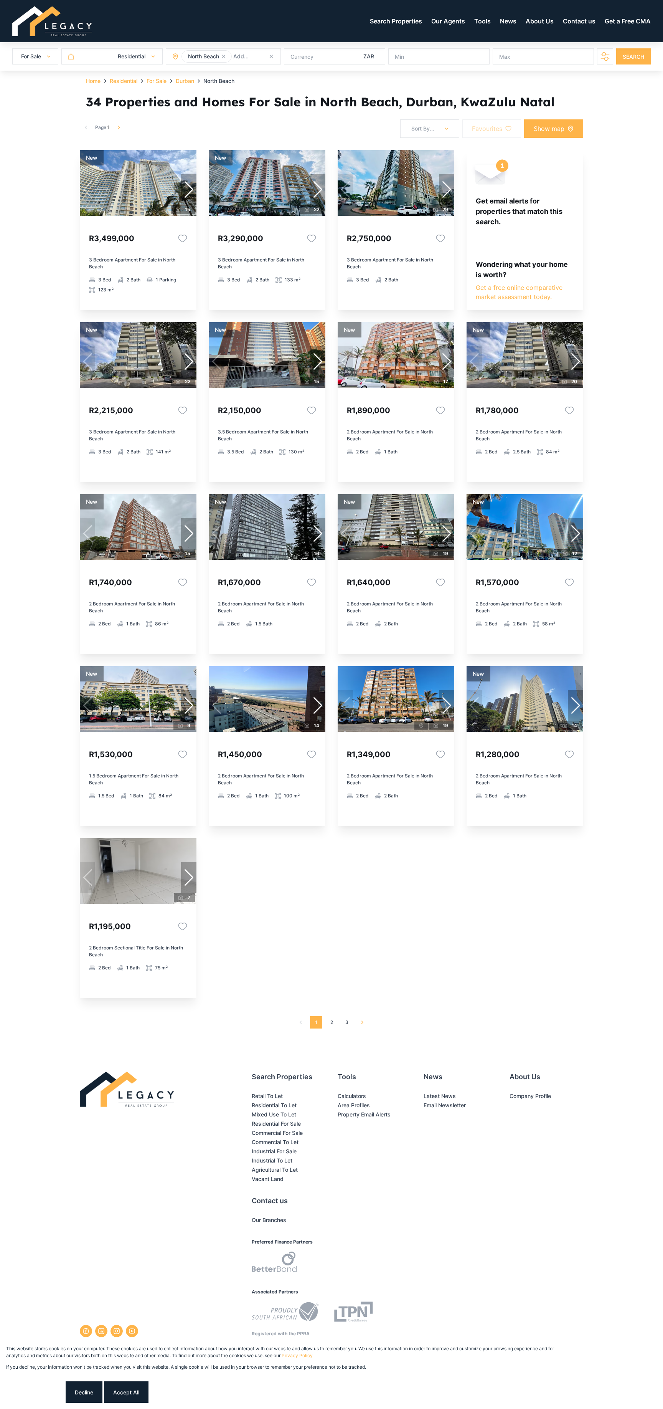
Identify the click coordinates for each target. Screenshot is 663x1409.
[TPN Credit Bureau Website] (353, 1313)
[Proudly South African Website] (285, 1312)
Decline (84, 1392)
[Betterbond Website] (274, 1263)
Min (399, 56)
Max (504, 56)
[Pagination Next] (362, 1022)
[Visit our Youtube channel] (132, 1331)
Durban (185, 81)
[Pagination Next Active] (119, 127)
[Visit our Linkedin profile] (101, 1331)
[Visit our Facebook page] (86, 1331)
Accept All (126, 1392)
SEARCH (633, 56)
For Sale (157, 81)
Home (93, 81)
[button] (224, 56)
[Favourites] (182, 238)
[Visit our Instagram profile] (116, 1331)
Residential (123, 81)
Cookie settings (35, 1392)
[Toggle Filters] (605, 56)
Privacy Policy (297, 1355)
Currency (301, 56)
